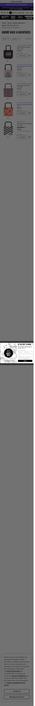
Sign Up (25, 360)
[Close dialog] (32, 344)
